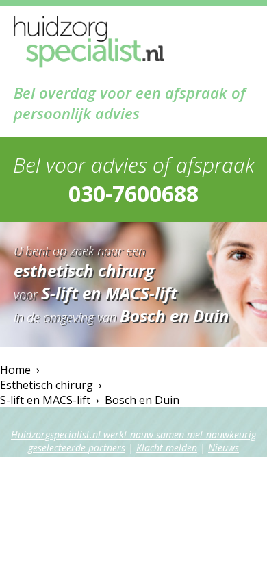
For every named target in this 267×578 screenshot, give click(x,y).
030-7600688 (133, 193)
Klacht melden (166, 447)
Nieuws (223, 447)
